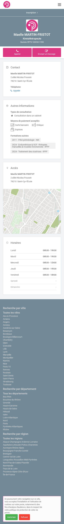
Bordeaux (7, 334)
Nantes (6, 361)
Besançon (7, 331)
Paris (5, 423)
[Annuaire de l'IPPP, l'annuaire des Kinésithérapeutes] (7, 4)
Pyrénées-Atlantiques (13, 426)
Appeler (16, 90)
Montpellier (8, 358)
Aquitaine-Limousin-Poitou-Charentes (20, 445)
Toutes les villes (11, 312)
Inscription (31, 12)
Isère (5, 414)
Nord (5, 420)
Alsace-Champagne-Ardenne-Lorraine (20, 442)
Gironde (6, 402)
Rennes (6, 369)
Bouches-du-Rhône (12, 400)
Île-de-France (9, 474)
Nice (5, 363)
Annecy (6, 325)
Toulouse (7, 384)
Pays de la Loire (10, 468)
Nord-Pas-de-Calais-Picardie (16, 462)
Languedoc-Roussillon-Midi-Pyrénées (20, 459)
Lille (5, 349)
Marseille (7, 355)
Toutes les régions (12, 438)
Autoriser (11, 517)
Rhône (6, 429)
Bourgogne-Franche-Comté (15, 451)
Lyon (5, 352)
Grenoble (7, 346)
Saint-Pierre (8, 378)
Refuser (24, 517)
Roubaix (7, 372)
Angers (6, 322)
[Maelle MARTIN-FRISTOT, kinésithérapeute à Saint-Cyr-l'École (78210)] (32, 25)
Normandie (8, 465)
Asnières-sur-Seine (11, 328)
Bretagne (7, 454)
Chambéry (8, 340)
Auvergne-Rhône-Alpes (13, 448)
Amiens (6, 319)
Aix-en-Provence (10, 316)
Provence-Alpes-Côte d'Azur (15, 471)
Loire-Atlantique (10, 417)
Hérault (6, 411)
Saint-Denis (8, 375)
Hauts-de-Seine (10, 408)
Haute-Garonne (10, 405)
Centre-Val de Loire (11, 457)
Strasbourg (8, 381)
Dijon (5, 343)
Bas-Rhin (7, 397)
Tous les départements (15, 393)
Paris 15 (7, 366)
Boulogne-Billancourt (12, 337)
